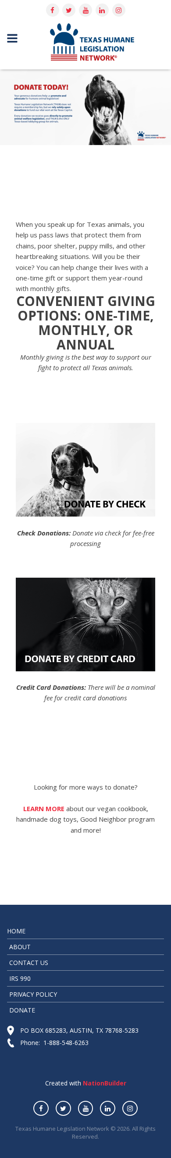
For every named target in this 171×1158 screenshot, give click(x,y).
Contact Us (28, 962)
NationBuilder (103, 1083)
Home (16, 931)
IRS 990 (20, 978)
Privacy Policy (33, 994)
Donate (22, 1010)
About (20, 947)
